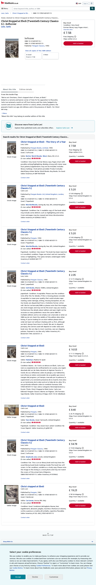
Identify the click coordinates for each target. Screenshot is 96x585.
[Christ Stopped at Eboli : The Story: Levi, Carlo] (11, 154)
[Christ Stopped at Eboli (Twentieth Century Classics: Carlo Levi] (11, 198)
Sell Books (30, 288)
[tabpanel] (30, 105)
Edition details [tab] (25, 89)
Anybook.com (31, 457)
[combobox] (51, 8)
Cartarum (29, 500)
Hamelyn (29, 360)
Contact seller (25, 177)
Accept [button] (18, 577)
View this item (68, 29)
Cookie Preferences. (43, 565)
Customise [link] (53, 577)
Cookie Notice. (18, 568)
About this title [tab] (9, 89)
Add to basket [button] (78, 43)
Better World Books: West (36, 156)
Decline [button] (35, 577)
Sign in (85, 3)
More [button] (5, 113)
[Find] (92, 8)
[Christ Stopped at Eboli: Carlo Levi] (11, 358)
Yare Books (30, 420)
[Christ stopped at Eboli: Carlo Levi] (11, 503)
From (30, 56)
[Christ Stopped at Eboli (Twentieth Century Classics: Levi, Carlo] (11, 242)
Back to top (48, 535)
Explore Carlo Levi (62, 128)
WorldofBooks (32, 205)
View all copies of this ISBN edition (38, 51)
